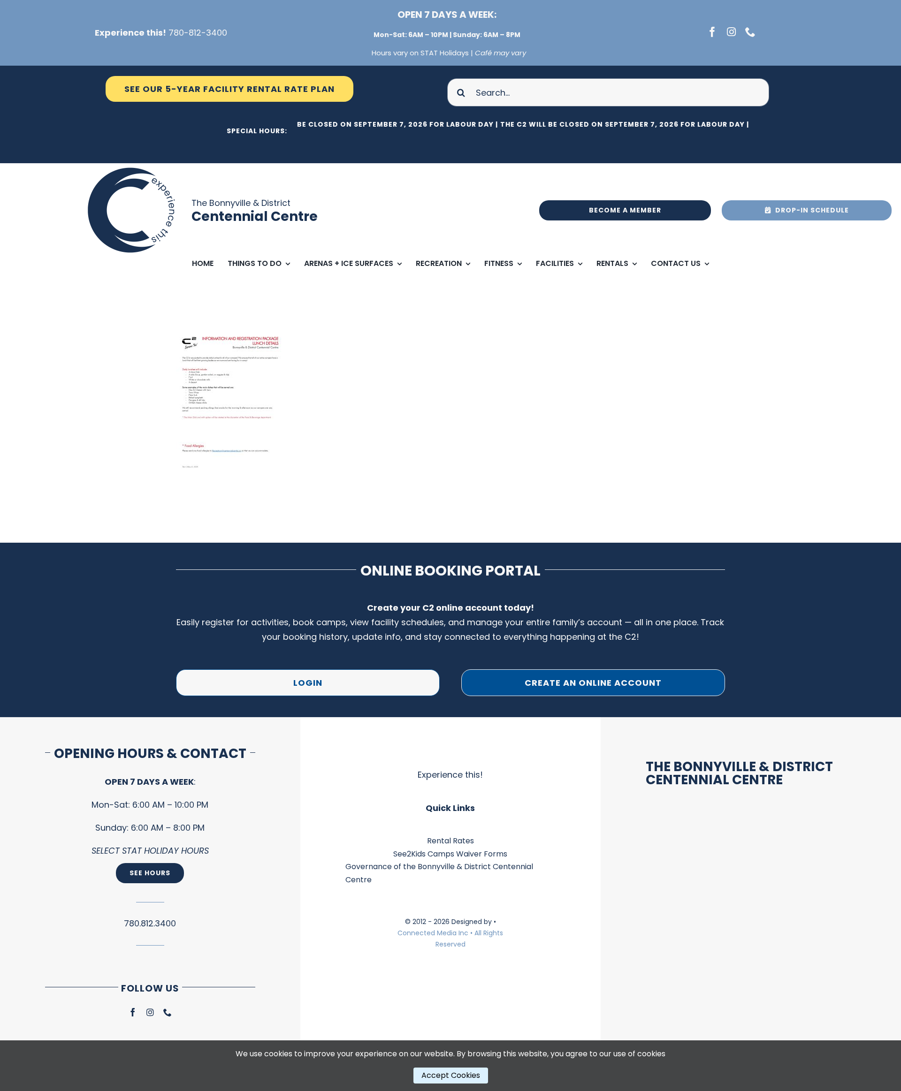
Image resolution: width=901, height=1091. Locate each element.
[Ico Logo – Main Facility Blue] (133, 167)
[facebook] (712, 32)
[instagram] (731, 32)
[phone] (750, 32)
